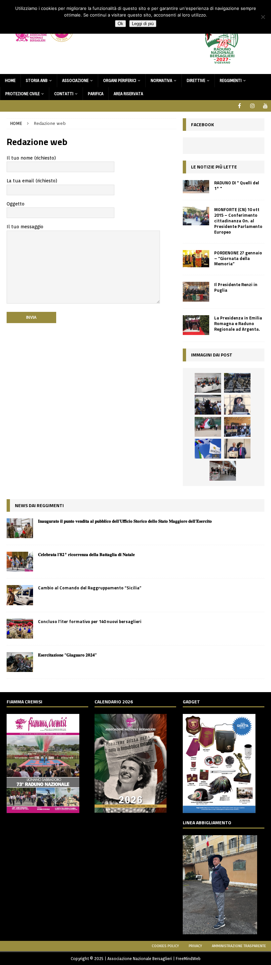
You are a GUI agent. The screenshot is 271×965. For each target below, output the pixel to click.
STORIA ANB (37, 80)
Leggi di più (143, 23)
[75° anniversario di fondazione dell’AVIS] (237, 449)
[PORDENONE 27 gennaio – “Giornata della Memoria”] (196, 258)
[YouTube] (265, 106)
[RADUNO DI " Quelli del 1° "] (196, 187)
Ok (120, 23)
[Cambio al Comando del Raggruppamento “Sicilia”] (20, 595)
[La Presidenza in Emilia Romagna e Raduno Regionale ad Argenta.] (196, 325)
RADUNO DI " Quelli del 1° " (236, 185)
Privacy (195, 946)
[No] (262, 17)
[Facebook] (239, 106)
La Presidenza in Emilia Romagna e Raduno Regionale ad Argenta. (238, 323)
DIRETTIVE (196, 80)
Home (10, 80)
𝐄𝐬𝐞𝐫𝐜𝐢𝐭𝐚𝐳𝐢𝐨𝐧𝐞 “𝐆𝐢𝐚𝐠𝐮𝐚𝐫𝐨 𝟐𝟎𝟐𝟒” (67, 654)
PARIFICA (95, 93)
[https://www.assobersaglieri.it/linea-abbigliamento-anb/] (220, 930)
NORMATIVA (161, 80)
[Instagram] (252, 106)
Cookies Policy (165, 946)
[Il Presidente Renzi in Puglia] (196, 292)
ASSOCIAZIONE (75, 80)
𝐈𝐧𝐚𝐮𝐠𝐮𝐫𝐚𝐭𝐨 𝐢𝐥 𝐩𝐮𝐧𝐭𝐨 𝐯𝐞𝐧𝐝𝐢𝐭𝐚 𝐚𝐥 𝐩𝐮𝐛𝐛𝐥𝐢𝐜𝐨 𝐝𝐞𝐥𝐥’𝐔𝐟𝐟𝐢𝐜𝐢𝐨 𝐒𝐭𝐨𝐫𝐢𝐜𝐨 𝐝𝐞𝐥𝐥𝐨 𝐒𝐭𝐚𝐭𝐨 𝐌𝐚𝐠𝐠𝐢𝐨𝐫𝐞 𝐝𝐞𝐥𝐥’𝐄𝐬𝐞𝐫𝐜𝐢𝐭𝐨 (125, 521)
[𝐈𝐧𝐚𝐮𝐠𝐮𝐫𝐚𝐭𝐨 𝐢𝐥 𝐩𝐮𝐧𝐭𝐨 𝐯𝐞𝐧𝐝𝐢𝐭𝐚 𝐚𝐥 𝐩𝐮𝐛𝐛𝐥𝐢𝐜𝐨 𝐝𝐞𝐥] (20, 528)
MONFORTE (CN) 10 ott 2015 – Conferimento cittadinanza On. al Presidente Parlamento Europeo (238, 220)
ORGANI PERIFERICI (119, 80)
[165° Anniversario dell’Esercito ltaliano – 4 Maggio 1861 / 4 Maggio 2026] (208, 449)
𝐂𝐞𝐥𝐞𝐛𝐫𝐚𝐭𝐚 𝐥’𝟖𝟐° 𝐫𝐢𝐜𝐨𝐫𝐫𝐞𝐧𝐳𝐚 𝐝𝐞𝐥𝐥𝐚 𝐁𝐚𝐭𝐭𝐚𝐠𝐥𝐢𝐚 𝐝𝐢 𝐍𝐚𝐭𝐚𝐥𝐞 (86, 554)
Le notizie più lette (214, 166)
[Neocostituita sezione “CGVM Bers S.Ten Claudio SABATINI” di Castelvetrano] (208, 383)
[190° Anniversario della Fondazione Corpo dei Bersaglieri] (237, 383)
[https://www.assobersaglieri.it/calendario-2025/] (131, 808)
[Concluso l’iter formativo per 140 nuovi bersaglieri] (20, 629)
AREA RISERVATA (128, 93)
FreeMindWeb (188, 958)
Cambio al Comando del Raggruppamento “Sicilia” (89, 587)
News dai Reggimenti (39, 505)
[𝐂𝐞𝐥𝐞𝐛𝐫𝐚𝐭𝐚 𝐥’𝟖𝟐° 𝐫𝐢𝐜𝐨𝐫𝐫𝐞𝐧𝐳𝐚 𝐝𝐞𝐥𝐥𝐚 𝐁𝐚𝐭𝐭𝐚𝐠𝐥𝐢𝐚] (20, 562)
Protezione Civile (22, 93)
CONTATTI (63, 93)
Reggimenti (231, 80)
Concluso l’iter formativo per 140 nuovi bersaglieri (89, 621)
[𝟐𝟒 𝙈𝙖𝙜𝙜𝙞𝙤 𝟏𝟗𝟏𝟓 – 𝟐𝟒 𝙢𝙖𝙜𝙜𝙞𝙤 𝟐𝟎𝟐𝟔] (208, 427)
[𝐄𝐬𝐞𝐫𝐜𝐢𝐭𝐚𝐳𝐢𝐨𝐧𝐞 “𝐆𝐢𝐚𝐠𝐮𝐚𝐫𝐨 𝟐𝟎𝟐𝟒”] (20, 662)
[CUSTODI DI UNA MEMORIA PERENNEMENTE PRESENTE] (208, 405)
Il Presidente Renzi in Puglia (235, 287)
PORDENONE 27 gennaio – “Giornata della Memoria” (238, 258)
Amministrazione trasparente (239, 946)
